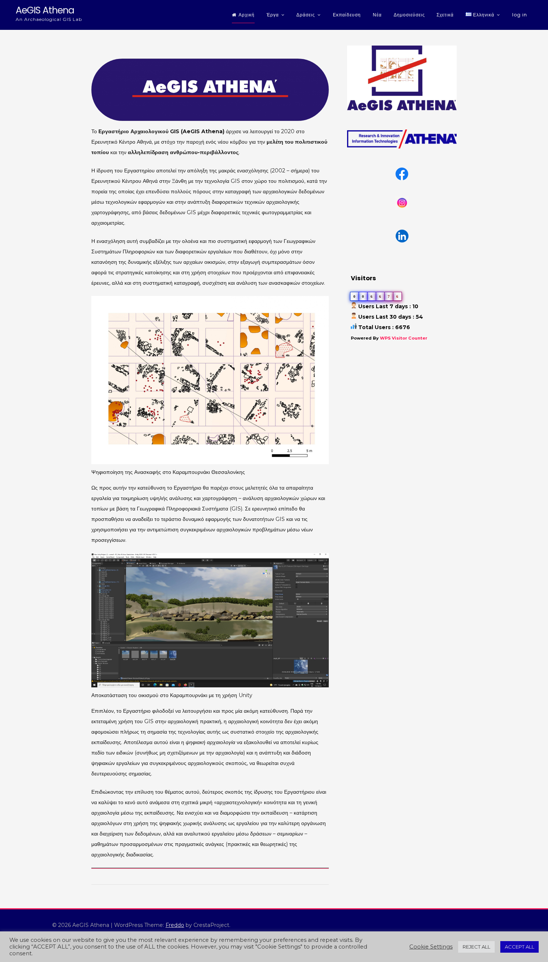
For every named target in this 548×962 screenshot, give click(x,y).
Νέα (377, 15)
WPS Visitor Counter (403, 338)
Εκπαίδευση (347, 15)
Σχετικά (445, 15)
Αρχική (247, 15)
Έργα (273, 15)
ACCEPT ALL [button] (519, 947)
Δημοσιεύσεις (409, 15)
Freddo (175, 925)
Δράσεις (305, 15)
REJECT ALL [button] (476, 947)
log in (519, 15)
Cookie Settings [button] (431, 946)
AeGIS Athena (45, 10)
